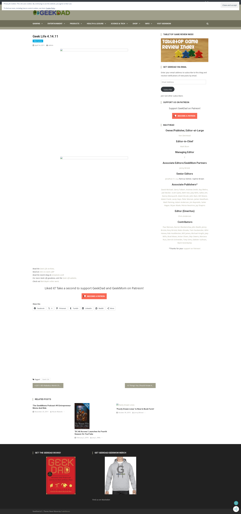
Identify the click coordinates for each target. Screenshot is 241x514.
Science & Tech (118, 23)
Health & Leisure (95, 23)
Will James (186, 233)
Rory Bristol (172, 230)
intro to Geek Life (46, 272)
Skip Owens (194, 236)
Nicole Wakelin (57, 412)
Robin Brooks (183, 230)
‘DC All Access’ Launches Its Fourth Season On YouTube (91, 432)
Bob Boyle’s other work (50, 281)
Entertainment (55, 23)
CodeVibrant (65, 511)
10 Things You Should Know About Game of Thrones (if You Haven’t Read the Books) (141, 385)
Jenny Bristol (138, 412)
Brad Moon (172, 236)
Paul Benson (168, 227)
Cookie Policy (50, 8)
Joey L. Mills (96, 438)
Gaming (36, 23)
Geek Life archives (47, 268)
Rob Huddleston (174, 233)
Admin (50, 45)
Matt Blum (184, 146)
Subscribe (168, 89)
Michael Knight (197, 233)
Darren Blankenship (182, 227)
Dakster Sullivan (199, 239)
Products (74, 23)
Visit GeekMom (164, 23)
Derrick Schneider (174, 239)
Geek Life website (69, 278)
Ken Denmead (185, 135)
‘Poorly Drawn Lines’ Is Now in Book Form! (135, 409)
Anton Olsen (183, 236)
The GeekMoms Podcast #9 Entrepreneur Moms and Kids (52, 406)
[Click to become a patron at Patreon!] (94, 296)
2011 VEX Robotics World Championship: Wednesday (49, 385)
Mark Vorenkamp (184, 243)
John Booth (196, 227)
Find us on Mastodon (101, 499)
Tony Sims (187, 239)
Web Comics (38, 41)
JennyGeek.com (57, 275)
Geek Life (45, 379)
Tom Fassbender (197, 230)
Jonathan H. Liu (171, 179)
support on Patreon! (192, 248)
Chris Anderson (184, 216)
